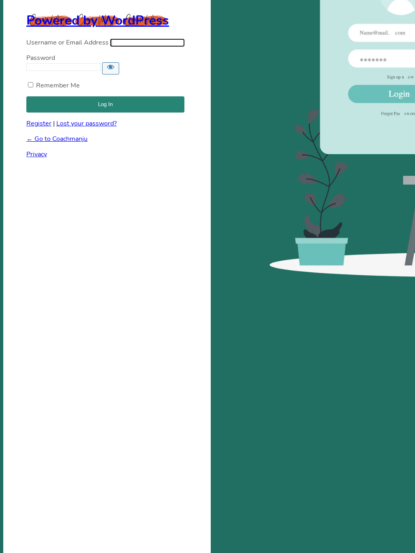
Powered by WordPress (97, 20)
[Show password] (110, 68)
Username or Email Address (67, 42)
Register (38, 123)
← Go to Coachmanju (57, 138)
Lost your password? (86, 123)
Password (40, 57)
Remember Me (58, 85)
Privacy (36, 154)
